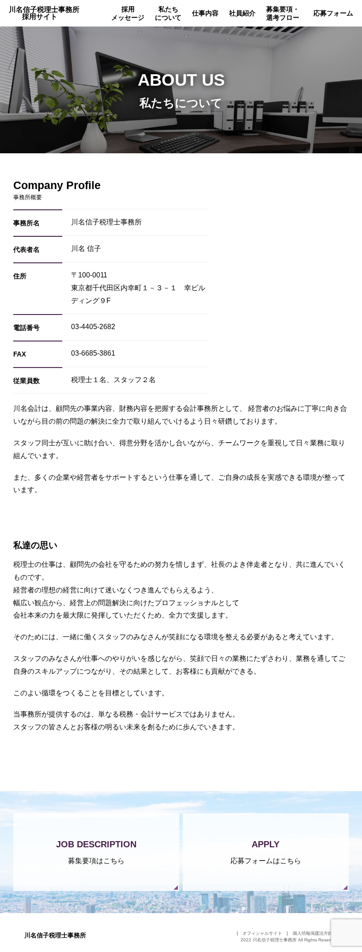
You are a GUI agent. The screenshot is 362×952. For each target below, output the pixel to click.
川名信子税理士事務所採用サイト (44, 13)
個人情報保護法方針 (312, 933)
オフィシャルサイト (262, 933)
